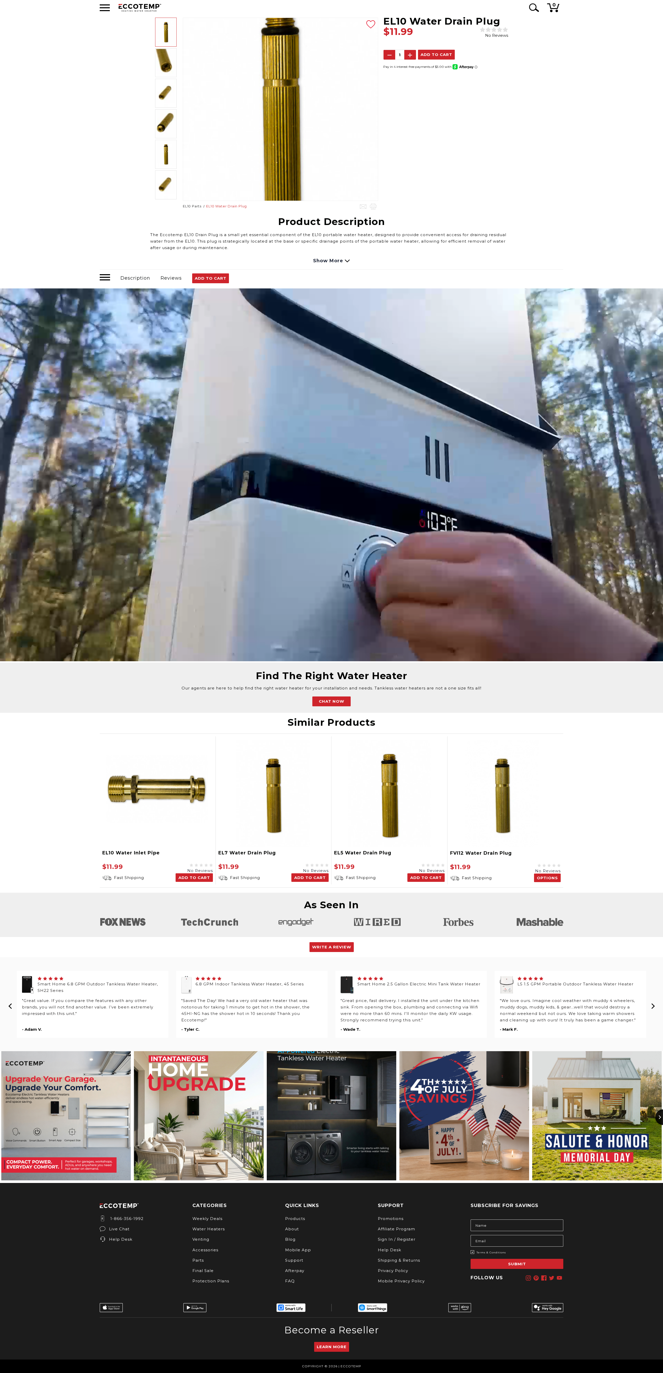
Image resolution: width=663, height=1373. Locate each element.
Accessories (205, 1249)
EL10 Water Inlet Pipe (131, 853)
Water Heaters (208, 1228)
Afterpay (294, 1270)
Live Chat (119, 1228)
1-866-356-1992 (126, 1218)
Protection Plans (210, 1280)
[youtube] (559, 1278)
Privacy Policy (393, 1270)
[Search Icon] (533, 7)
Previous (10, 1004)
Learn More (332, 1346)
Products (295, 1218)
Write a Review (331, 947)
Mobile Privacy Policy (401, 1280)
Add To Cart (210, 278)
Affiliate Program (396, 1228)
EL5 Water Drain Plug (362, 853)
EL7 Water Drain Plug (247, 853)
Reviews (171, 278)
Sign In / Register (396, 1239)
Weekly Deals (207, 1218)
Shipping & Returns (399, 1260)
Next (653, 1004)
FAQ (290, 1280)
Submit (517, 1263)
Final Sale (203, 1270)
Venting (200, 1239)
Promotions (390, 1218)
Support (294, 1260)
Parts (198, 1260)
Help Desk (120, 1239)
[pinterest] (536, 1278)
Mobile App (298, 1249)
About (292, 1228)
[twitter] (552, 1278)
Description (135, 278)
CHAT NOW (331, 701)
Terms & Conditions (491, 1252)
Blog (290, 1239)
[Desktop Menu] (105, 8)
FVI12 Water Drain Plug (481, 853)
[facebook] (544, 1278)
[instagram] (528, 1278)
